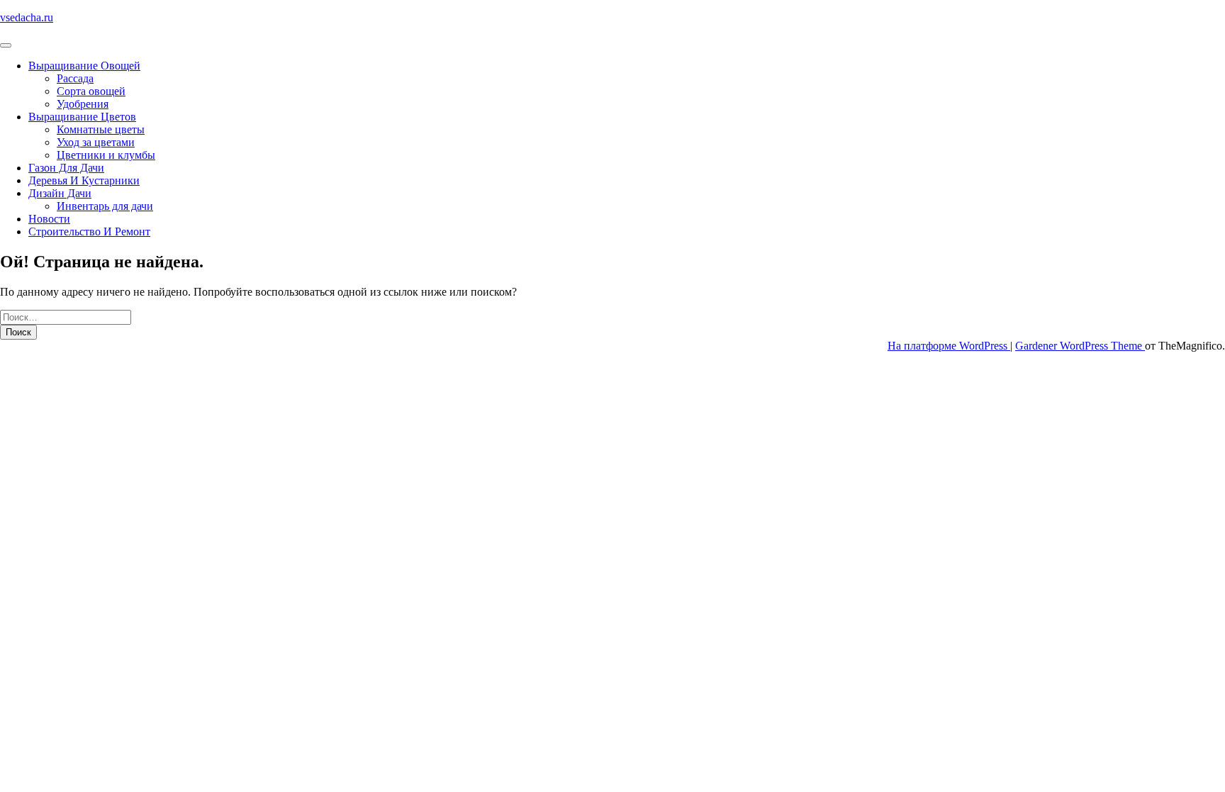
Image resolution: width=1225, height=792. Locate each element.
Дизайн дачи (59, 193)
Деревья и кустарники (84, 180)
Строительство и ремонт (89, 231)
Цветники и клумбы (106, 155)
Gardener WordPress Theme (1080, 346)
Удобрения (82, 104)
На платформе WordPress (949, 346)
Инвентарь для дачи (105, 206)
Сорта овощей (91, 91)
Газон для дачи (66, 168)
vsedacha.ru (26, 17)
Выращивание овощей (84, 66)
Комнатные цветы (101, 129)
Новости (49, 219)
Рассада (75, 78)
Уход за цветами (96, 142)
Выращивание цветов (82, 117)
